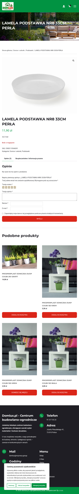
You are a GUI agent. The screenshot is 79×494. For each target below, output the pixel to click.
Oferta (42, 463)
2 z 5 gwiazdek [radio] (6, 187)
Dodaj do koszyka (19, 315)
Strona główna (7, 50)
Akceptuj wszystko (39, 485)
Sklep (42, 456)
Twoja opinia (7, 192)
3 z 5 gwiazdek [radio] (9, 187)
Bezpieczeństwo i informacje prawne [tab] (29, 158)
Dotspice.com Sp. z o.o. (54, 490)
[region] (26, 476)
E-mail (5, 208)
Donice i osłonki (19, 50)
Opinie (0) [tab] (7, 158)
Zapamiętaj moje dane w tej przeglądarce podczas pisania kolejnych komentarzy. (33, 213)
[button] (73, 60)
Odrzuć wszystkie (23, 485)
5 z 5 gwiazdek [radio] (15, 187)
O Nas (42, 459)
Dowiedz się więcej (20, 392)
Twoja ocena (7, 184)
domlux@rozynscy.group (18, 456)
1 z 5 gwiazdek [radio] (3, 187)
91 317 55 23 (51, 420)
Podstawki (29, 50)
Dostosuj (11, 485)
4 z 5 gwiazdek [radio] (12, 187)
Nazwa (5, 203)
